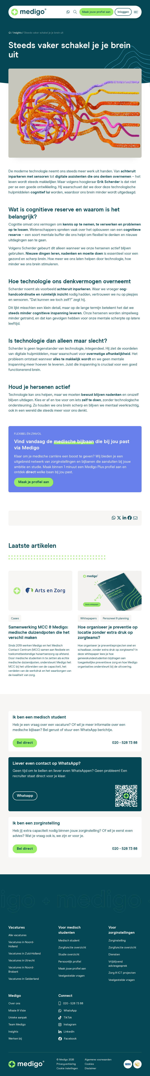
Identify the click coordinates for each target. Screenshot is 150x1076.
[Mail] (135, 518)
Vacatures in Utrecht (21, 960)
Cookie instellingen (67, 1068)
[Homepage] (9, 32)
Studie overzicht (68, 954)
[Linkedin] (124, 518)
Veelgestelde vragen (71, 975)
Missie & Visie (17, 1010)
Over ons (14, 1003)
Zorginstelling (117, 940)
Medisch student (69, 940)
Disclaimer (90, 1068)
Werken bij (15, 1038)
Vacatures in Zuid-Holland (24, 953)
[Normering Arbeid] (137, 1064)
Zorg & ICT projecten (122, 972)
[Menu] (136, 12)
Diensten (114, 954)
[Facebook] (130, 518)
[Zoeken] (75, 12)
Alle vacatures (17, 935)
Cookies (89, 1064)
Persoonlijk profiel (69, 961)
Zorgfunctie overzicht (72, 947)
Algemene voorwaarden (98, 1059)
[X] (119, 518)
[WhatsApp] (113, 518)
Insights (17, 33)
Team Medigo (17, 1024)
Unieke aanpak (17, 1017)
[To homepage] (26, 1064)
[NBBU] (128, 1064)
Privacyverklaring (66, 1064)
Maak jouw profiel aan (72, 968)
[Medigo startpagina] (28, 12)
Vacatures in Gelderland (23, 979)
